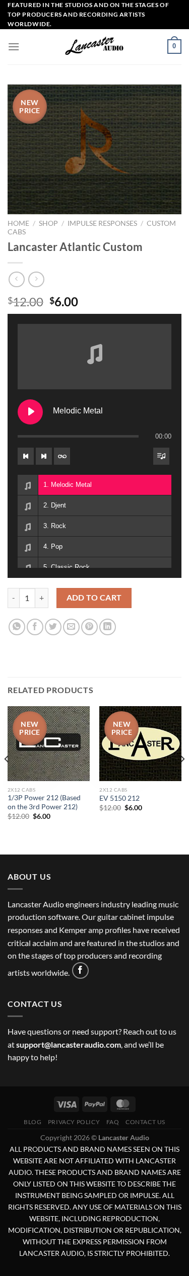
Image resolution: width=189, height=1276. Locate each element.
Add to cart (94, 597)
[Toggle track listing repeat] (62, 456)
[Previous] (7, 779)
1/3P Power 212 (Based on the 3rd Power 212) (44, 802)
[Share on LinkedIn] (107, 627)
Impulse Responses (102, 223)
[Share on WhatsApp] (17, 627)
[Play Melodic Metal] (30, 411)
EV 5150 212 (119, 798)
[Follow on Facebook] (80, 970)
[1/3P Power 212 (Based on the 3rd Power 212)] (49, 743)
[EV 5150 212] (140, 743)
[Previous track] (26, 456)
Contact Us (145, 1122)
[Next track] (44, 456)
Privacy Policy (74, 1122)
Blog (32, 1122)
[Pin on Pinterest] (89, 627)
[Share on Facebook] (35, 627)
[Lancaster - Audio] (94, 46)
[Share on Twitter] (53, 627)
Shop (48, 223)
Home (18, 223)
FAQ (112, 1122)
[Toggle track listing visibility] (161, 456)
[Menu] (14, 46)
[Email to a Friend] (71, 627)
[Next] (182, 779)
